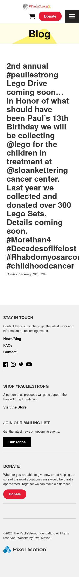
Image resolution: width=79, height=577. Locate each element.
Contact (9, 351)
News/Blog (12, 338)
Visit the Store (15, 407)
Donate (50, 16)
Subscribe (17, 441)
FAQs (7, 345)
